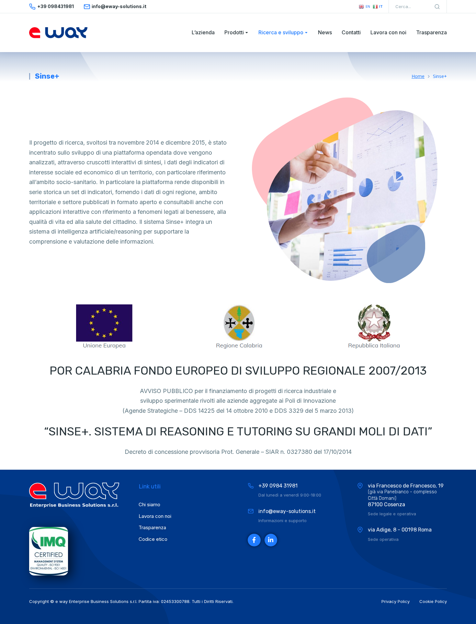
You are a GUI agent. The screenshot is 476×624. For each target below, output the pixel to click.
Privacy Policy (395, 601)
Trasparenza (152, 527)
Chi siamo (149, 504)
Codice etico (153, 539)
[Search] (437, 6)
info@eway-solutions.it (287, 511)
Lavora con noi (155, 516)
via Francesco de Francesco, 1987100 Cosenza (406, 495)
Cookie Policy (433, 601)
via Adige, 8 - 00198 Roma (400, 530)
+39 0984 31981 (278, 486)
